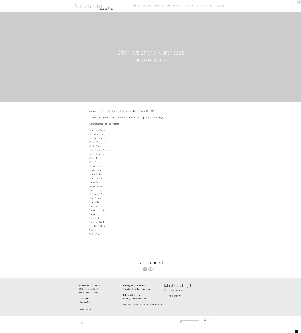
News (168, 6)
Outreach (177, 6)
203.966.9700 (85, 298)
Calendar (158, 6)
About (211, 6)
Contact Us (85, 302)
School (136, 6)
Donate (220, 6)
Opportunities (191, 6)
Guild (203, 6)
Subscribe (175, 296)
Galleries (147, 6)
